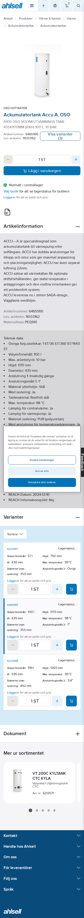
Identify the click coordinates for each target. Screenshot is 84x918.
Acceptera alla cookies (42, 482)
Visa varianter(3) (60, 136)
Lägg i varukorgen (44, 170)
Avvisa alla (42, 471)
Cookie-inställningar (42, 460)
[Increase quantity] (75, 159)
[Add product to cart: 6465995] (71, 645)
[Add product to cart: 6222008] (71, 701)
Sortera (12, 534)
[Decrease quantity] (8, 159)
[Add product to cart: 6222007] (71, 589)
